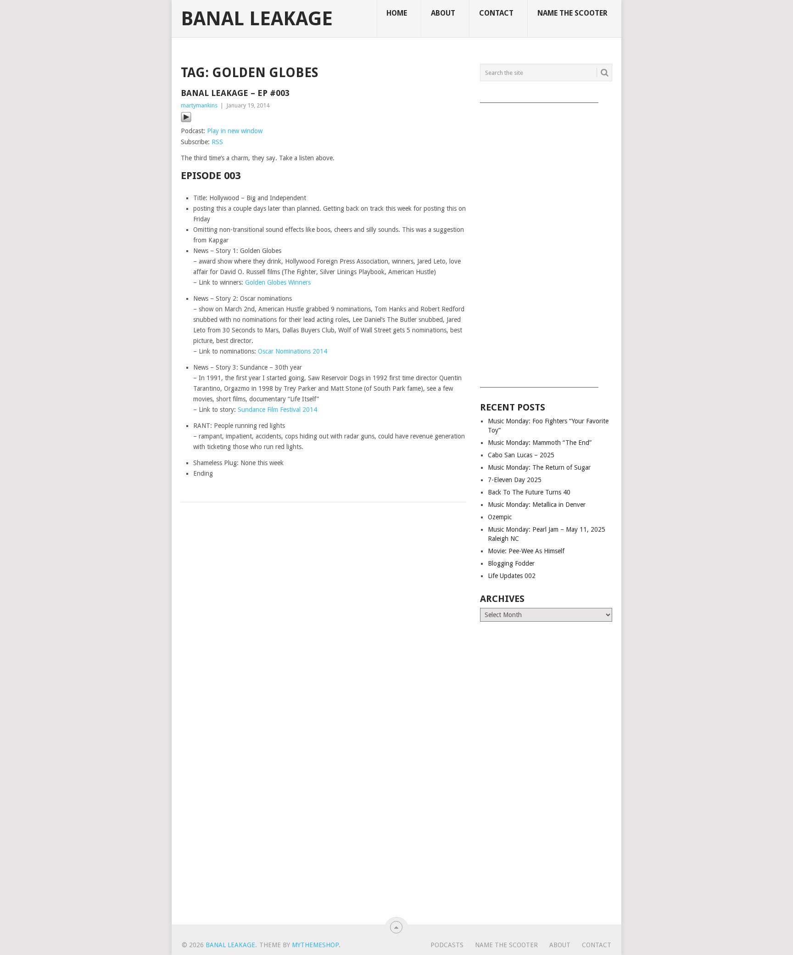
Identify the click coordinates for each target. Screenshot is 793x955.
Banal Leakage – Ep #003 (235, 93)
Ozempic (500, 517)
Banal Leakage (257, 18)
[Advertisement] (546, 242)
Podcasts (447, 945)
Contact (496, 13)
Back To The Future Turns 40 (529, 492)
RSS (217, 142)
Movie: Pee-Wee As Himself (526, 551)
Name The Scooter (572, 13)
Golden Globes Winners (278, 282)
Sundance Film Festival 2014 (277, 409)
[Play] (186, 120)
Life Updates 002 (512, 575)
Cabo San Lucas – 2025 (521, 455)
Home (396, 13)
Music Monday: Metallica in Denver (537, 504)
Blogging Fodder (511, 563)
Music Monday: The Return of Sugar (539, 467)
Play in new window (234, 131)
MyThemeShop (315, 945)
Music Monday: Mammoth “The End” (540, 442)
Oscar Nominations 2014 (292, 351)
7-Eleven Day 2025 (515, 479)
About (443, 13)
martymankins (199, 105)
